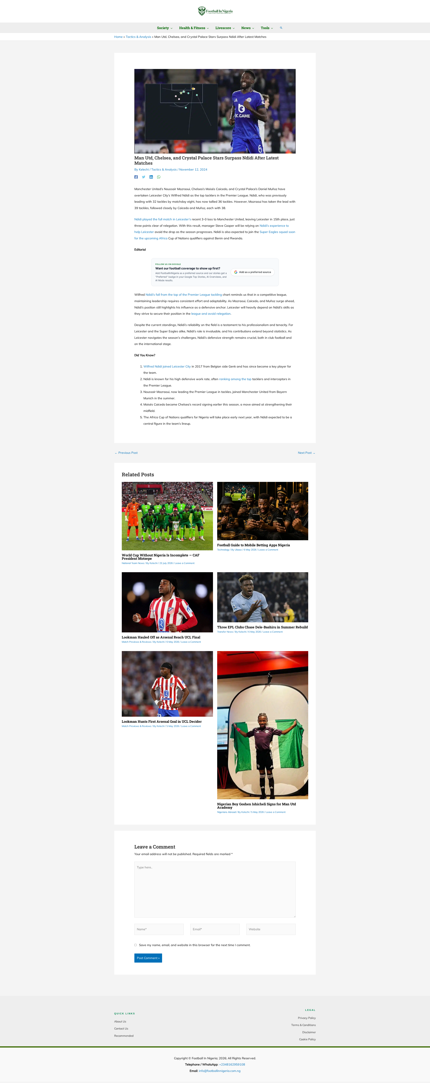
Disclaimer (309, 1032)
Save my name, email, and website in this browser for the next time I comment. (194, 945)
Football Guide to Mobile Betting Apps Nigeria (253, 545)
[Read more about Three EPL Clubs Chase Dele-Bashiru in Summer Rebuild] (262, 597)
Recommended (124, 1035)
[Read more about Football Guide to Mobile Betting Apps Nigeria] (262, 511)
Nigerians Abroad (226, 812)
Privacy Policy (307, 1018)
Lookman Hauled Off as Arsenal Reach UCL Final (161, 637)
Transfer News (225, 631)
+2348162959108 (232, 1064)
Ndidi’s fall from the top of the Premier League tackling (184, 295)
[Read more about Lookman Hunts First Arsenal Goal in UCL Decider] (167, 683)
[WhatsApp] (158, 177)
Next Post (306, 453)
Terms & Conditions (303, 1025)
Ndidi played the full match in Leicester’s (162, 219)
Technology (223, 549)
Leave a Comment (185, 563)
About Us (120, 1021)
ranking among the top (235, 379)
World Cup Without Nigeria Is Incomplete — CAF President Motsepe (160, 557)
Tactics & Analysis (164, 169)
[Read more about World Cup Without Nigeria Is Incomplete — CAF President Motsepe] (167, 516)
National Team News (133, 563)
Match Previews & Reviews (136, 641)
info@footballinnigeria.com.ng (220, 1071)
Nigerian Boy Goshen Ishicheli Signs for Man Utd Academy (256, 806)
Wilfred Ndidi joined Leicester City (167, 366)
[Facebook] (136, 177)
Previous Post (126, 453)
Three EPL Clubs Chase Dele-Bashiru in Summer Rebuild (262, 627)
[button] (171, 28)
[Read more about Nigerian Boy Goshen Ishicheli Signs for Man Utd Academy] (262, 725)
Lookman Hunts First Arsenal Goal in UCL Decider (162, 721)
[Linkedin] (151, 177)
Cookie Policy (307, 1039)
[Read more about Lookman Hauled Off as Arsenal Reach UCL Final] (167, 602)
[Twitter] (143, 177)
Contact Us (121, 1028)
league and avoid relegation (211, 314)
